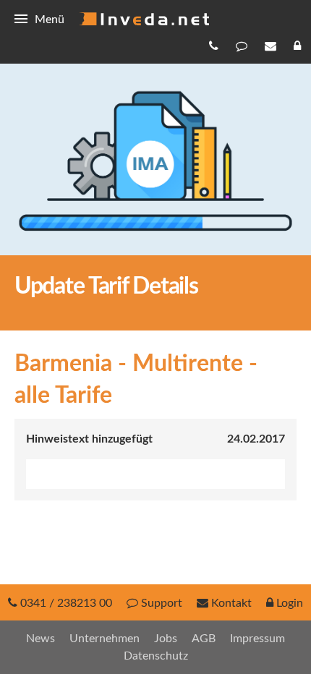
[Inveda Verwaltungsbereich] (298, 45)
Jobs (165, 638)
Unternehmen (104, 638)
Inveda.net (144, 18)
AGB (204, 638)
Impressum (257, 638)
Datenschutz (156, 656)
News (40, 638)
